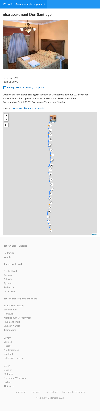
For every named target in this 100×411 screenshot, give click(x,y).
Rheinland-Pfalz (12, 321)
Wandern (8, 256)
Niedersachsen (11, 349)
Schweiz (8, 279)
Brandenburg (10, 309)
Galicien (8, 369)
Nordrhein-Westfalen (15, 377)
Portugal (8, 275)
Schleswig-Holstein (14, 357)
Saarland (8, 353)
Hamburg (8, 313)
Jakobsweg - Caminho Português (27, 107)
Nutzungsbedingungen (73, 391)
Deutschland (10, 271)
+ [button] (6, 115)
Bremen (8, 341)
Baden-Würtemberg (14, 305)
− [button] (6, 119)
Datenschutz (51, 391)
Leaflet (94, 234)
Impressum (20, 391)
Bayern (7, 337)
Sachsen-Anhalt (12, 325)
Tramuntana (10, 329)
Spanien (8, 283)
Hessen (7, 345)
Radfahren (9, 252)
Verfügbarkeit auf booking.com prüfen (26, 87)
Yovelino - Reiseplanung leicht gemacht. (25, 4)
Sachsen (8, 382)
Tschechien (9, 287)
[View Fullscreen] (6, 125)
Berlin (7, 365)
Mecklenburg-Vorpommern (17, 317)
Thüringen (9, 386)
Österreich (9, 291)
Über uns (35, 391)
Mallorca (8, 373)
